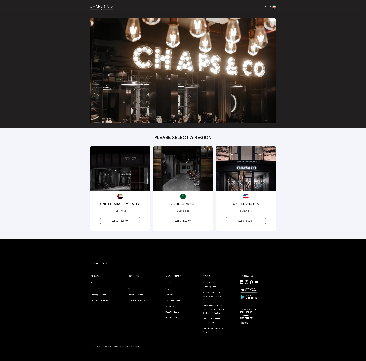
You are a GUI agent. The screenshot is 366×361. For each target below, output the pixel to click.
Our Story (169, 306)
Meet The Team (172, 312)
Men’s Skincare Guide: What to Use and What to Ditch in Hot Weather (213, 309)
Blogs (167, 289)
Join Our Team (171, 283)
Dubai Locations (135, 283)
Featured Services (99, 289)
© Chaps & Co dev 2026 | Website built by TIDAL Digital (115, 346)
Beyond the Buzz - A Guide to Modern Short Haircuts (213, 296)
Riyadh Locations (135, 295)
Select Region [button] (120, 221)
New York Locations (136, 300)
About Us (169, 295)
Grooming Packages (99, 300)
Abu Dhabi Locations (137, 289)
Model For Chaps (173, 318)
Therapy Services (98, 295)
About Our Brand (173, 300)
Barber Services (98, 283)
